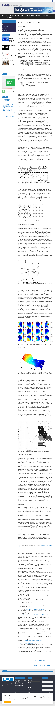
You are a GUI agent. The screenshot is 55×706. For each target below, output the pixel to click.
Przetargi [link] (43, 15)
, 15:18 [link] (5, 58)
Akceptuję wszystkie (7, 701)
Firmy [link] (5, 24)
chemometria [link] (32, 655)
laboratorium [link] (36, 655)
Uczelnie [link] (5, 28)
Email (43, 688)
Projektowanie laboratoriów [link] (34, 15)
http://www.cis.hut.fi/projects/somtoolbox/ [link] (33, 640)
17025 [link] (20, 655)
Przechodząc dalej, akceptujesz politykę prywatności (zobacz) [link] (47, 693)
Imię (42, 680)
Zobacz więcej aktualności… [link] (11, 69)
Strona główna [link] (31, 680)
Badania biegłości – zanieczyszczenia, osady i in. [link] (12, 62)
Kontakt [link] (10, 17)
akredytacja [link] (23, 655)
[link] (54, 11)
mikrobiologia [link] (41, 655)
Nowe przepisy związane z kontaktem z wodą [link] (12, 39)
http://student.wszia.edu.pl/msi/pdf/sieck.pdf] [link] (35, 609)
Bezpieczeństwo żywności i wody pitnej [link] (43, 665)
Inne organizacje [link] (7, 30)
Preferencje (49, 701)
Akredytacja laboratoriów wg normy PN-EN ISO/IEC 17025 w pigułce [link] (33, 660)
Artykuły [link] (6, 15)
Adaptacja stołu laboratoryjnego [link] (8, 114)
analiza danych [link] (27, 655)
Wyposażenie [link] (26, 15)
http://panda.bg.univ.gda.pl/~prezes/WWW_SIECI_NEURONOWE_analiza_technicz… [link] (34, 614)
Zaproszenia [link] (11, 15)
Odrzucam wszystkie (29, 701)
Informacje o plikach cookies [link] (20, 688)
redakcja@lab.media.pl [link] (19, 685)
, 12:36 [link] (6, 43)
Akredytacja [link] (17, 15)
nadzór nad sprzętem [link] (46, 655)
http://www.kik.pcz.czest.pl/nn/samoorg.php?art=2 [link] (30, 643)
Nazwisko (43, 684)
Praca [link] (47, 15)
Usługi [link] (21, 15)
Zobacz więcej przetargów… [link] (11, 116)
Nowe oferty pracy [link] (12, 46)
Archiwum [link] (6, 17)
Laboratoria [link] (6, 26)
